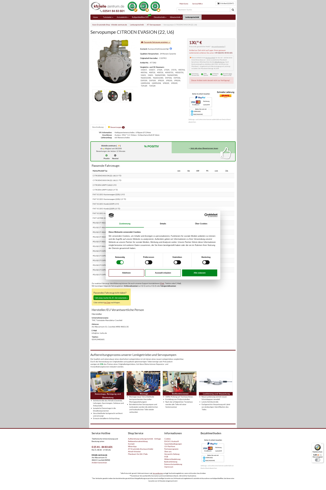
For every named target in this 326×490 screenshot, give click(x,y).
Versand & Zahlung (171, 454)
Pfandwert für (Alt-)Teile (138, 454)
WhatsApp (132, 446)
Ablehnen (126, 273)
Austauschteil (210, 58)
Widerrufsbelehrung (172, 459)
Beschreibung (98, 127)
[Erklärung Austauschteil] (171, 49)
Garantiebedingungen (173, 444)
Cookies (167, 439)
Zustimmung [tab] (125, 224)
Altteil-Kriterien (134, 451)
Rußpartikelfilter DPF (140, 17)
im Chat (107, 302)
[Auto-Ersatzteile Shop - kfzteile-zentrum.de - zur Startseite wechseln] (107, 7)
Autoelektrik (122, 17)
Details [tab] (163, 224)
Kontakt (131, 444)
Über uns (168, 451)
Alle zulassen (200, 273)
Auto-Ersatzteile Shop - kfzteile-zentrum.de (109, 25)
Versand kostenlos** (219, 47)
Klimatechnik (175, 17)
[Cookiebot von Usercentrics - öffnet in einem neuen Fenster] (206, 215)
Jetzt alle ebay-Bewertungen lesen (204, 148)
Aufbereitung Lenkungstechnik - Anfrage (144, 439)
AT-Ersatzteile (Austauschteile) (140, 449)
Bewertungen (117, 127)
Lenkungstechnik (192, 17)
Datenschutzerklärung (173, 464)
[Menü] (321, 444)
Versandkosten (158, 473)
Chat (162, 283)
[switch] (148, 262)
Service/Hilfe (197, 4)
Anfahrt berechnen (99, 462)
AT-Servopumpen (154, 25)
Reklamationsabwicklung (138, 441)
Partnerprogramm (171, 449)
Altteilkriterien (220, 62)
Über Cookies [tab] (201, 224)
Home (95, 17)
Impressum (168, 467)
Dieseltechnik (159, 17)
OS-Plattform (169, 446)
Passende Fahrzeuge (152, 42)
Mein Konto (184, 4)
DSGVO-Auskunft (171, 441)
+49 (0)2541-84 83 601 (223, 53)
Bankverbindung (170, 462)
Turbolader (107, 17)
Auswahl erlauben (163, 273)
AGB (166, 456)
